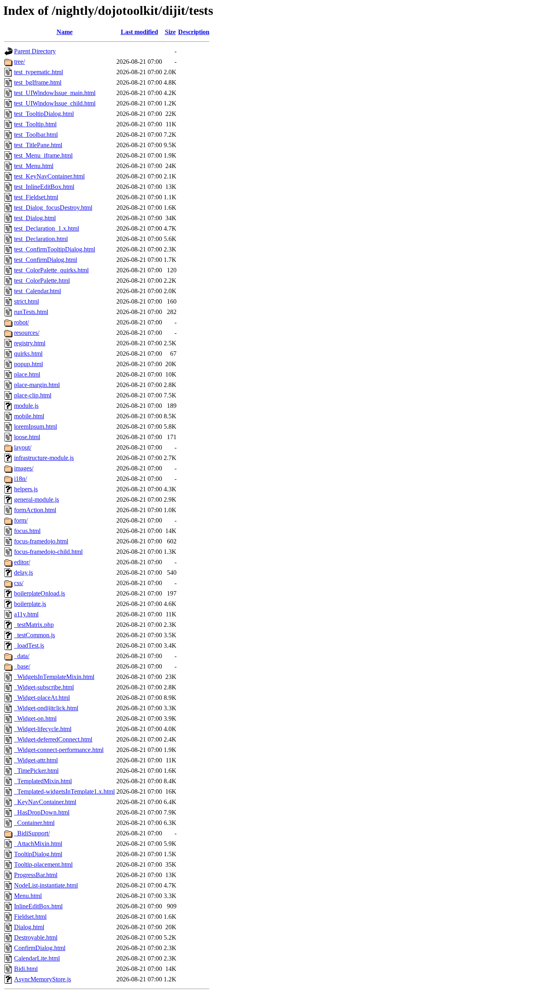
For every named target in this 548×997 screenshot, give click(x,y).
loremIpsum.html (35, 426)
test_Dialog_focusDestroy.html (53, 207)
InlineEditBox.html (38, 906)
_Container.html (34, 822)
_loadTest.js (29, 645)
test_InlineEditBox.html (44, 186)
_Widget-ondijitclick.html (46, 708)
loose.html (27, 437)
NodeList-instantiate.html (46, 885)
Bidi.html (26, 968)
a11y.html (26, 614)
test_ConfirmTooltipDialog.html (54, 249)
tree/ (19, 61)
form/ (21, 520)
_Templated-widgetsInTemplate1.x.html (64, 791)
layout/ (22, 447)
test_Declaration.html (41, 238)
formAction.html (35, 510)
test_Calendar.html (37, 291)
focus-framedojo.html (41, 541)
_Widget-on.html (35, 718)
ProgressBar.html (35, 874)
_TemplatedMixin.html (43, 781)
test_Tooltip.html (35, 124)
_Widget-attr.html (36, 760)
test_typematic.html (38, 72)
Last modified (139, 31)
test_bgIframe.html (37, 82)
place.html (27, 374)
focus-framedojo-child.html (48, 551)
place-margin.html (37, 384)
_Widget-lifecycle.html (42, 728)
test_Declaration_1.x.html (46, 228)
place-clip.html (32, 395)
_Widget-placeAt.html (42, 697)
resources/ (26, 332)
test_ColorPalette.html (42, 280)
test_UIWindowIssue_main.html (54, 92)
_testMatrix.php (34, 624)
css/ (18, 583)
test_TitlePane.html (38, 145)
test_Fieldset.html (36, 197)
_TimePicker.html (36, 770)
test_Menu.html (33, 165)
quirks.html (28, 353)
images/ (23, 468)
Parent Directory (35, 51)
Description (193, 31)
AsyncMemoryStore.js (42, 979)
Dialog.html (29, 927)
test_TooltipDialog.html (44, 113)
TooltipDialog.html (38, 854)
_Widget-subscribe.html (44, 687)
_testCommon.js (34, 635)
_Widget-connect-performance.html (59, 749)
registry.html (29, 343)
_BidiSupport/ (32, 833)
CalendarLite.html (37, 958)
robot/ (21, 322)
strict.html (26, 301)
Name (65, 31)
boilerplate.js (30, 603)
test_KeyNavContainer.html (49, 176)
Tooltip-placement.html (43, 864)
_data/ (21, 656)
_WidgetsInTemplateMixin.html (54, 676)
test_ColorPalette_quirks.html (51, 270)
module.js (26, 405)
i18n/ (20, 478)
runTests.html (31, 311)
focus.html (27, 530)
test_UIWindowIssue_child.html (54, 103)
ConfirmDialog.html (39, 947)
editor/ (22, 562)
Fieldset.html (30, 916)
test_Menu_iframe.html (43, 155)
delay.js (23, 572)
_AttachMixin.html (38, 843)
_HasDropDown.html (41, 812)
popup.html (28, 364)
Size (170, 31)
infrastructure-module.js (44, 457)
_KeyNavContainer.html (45, 801)
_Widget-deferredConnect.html (53, 739)
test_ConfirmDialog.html (45, 259)
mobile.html (29, 416)
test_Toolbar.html (36, 134)
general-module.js (36, 499)
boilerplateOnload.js (39, 593)
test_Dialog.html (35, 218)
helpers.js (26, 489)
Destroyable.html (35, 937)
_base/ (22, 666)
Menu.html (28, 895)
